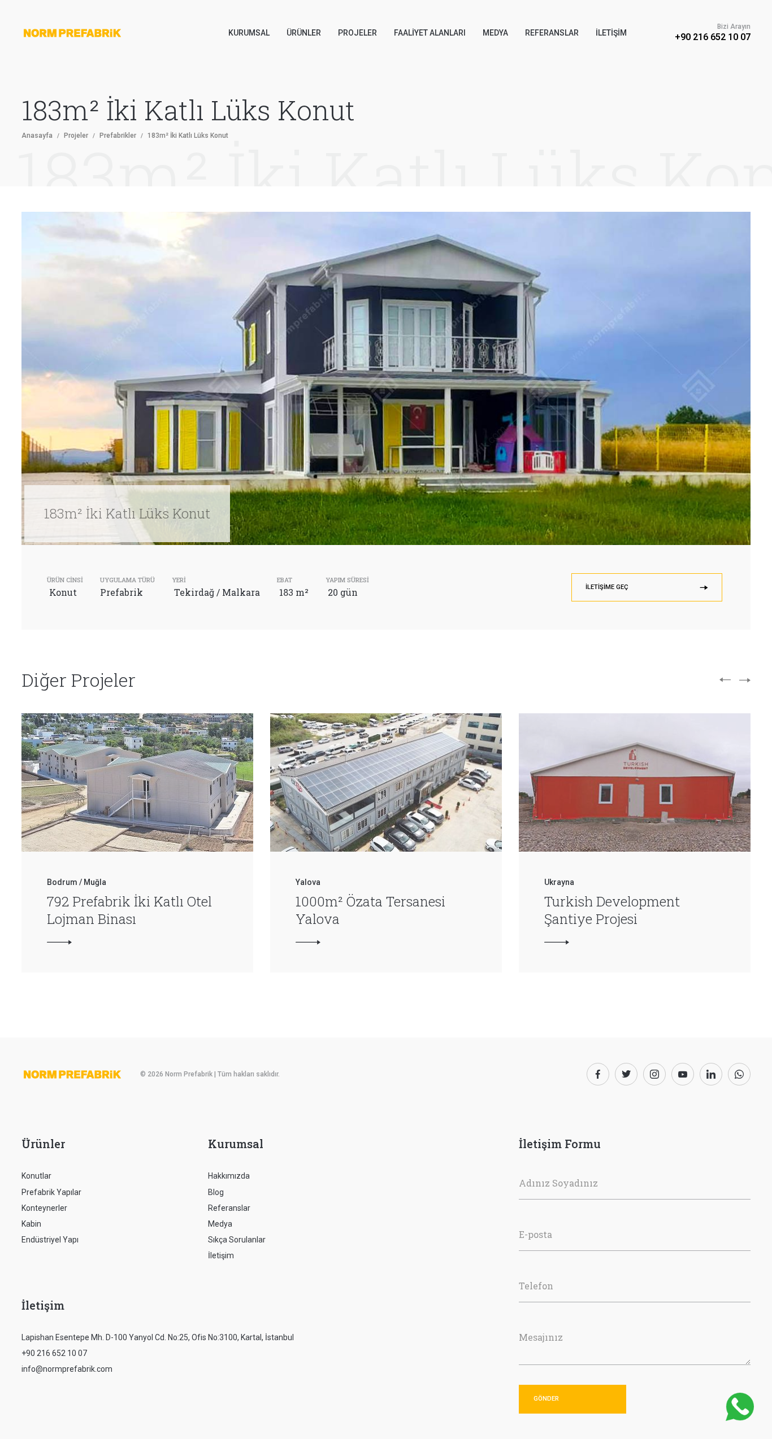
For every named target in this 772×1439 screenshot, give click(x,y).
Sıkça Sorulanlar (237, 1239)
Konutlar (36, 1175)
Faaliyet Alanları (430, 32)
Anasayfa (37, 135)
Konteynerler (44, 1208)
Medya (495, 32)
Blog (216, 1192)
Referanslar (552, 32)
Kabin (31, 1223)
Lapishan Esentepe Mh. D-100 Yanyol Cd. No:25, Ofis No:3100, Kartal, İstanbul (157, 1337)
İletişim (611, 32)
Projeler (357, 32)
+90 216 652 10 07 (713, 37)
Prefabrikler (117, 135)
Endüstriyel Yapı (50, 1239)
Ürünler (43, 1143)
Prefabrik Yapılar (51, 1192)
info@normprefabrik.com (66, 1368)
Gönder (546, 1398)
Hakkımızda (229, 1175)
